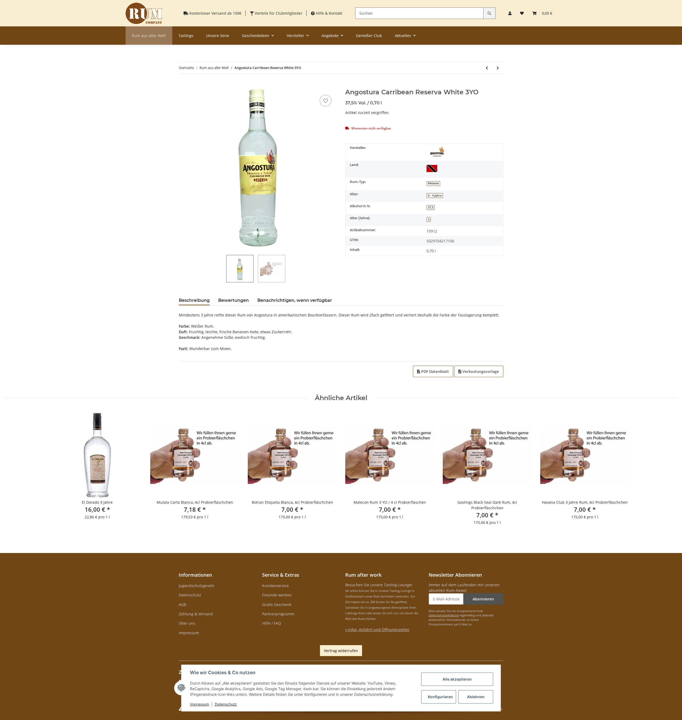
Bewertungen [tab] (233, 300)
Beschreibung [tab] (194, 300)
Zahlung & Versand (196, 613)
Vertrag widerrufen (341, 650)
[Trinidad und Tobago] (432, 168)
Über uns (187, 623)
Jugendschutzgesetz (196, 585)
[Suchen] (489, 13)
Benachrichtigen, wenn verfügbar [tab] (294, 300)
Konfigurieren (440, 696)
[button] (510, 13)
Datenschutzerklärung (444, 615)
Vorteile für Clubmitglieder (278, 13)
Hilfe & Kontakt (328, 13)
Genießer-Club (369, 35)
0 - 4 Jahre (435, 195)
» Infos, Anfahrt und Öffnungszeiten (377, 629)
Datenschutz (190, 594)
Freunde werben (277, 594)
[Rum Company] (143, 13)
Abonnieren (483, 598)
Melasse (433, 183)
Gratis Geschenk (276, 604)
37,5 (430, 207)
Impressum (189, 632)
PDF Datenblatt (434, 371)
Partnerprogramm (278, 613)
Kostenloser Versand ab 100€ (214, 13)
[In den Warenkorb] (183, 85)
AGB (182, 604)
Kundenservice (275, 585)
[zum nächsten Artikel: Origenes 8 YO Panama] (497, 68)
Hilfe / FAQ (271, 623)
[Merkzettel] (522, 13)
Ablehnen (476, 696)
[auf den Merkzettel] (325, 101)
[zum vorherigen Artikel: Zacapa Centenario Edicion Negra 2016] (486, 68)
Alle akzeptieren (457, 679)
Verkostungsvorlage (480, 371)
